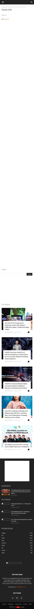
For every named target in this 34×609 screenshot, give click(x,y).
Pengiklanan (10, 604)
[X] (21, 598)
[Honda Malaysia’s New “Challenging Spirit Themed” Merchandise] (6, 514)
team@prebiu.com (21, 587)
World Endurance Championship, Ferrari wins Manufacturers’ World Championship (14, 6)
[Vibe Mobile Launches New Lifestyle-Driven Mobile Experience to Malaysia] (17, 436)
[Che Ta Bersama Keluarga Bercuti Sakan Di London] (6, 521)
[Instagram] (17, 598)
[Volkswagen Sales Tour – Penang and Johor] (6, 506)
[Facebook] (12, 598)
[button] (2, 2)
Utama (3, 6)
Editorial (4, 604)
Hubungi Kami (18, 604)
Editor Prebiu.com (9, 332)
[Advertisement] (17, 289)
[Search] (31, 2)
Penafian (25, 604)
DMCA (30, 604)
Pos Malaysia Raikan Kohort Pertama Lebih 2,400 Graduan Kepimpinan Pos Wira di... (21, 491)
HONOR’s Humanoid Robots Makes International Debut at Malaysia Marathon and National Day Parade (16, 386)
